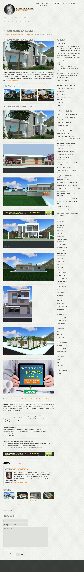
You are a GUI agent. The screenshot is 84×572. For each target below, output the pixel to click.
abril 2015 (60, 267)
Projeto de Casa (29, 34)
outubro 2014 (61, 284)
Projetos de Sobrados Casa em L (67, 114)
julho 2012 (60, 356)
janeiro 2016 (61, 242)
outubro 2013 (61, 317)
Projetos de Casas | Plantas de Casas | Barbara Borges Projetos (60, 564)
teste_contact (62, 94)
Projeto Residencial (63, 157)
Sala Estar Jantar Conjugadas (67, 185)
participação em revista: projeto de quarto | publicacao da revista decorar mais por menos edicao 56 (69, 55)
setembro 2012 (62, 351)
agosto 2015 (61, 256)
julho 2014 (60, 292)
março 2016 (60, 236)
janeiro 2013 (61, 340)
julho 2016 (60, 225)
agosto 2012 (61, 354)
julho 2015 (60, 258)
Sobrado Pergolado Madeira (43, 398)
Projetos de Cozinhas (35, 500)
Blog (45, 5)
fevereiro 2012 (62, 370)
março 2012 (60, 368)
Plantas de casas (47, 500)
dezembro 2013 (62, 312)
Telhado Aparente (63, 133)
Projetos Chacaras (63, 148)
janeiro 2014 (61, 309)
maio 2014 (60, 298)
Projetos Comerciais (64, 80)
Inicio (38, 3)
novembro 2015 (62, 247)
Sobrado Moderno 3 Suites (18, 398)
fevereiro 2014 (62, 306)
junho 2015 (60, 261)
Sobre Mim (72, 3)
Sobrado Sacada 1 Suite (64, 167)
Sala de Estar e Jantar (64, 130)
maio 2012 (60, 362)
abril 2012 (60, 365)
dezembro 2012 (62, 342)
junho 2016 (60, 228)
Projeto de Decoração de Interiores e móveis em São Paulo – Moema (68, 138)
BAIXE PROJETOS (46, 3)
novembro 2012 (62, 345)
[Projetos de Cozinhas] (35, 495)
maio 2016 (60, 230)
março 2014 (60, 303)
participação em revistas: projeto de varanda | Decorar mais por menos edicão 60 (68, 75)
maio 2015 (60, 264)
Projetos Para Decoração (65, 88)
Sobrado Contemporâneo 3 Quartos (21, 502)
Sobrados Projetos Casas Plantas (68, 128)
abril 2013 (60, 334)
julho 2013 (60, 326)
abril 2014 (60, 300)
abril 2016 (60, 233)
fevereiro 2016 (62, 239)
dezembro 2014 (62, 278)
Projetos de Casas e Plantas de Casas (13, 34)
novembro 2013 (62, 314)
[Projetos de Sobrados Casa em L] (9, 495)
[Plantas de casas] (48, 495)
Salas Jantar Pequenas (64, 146)
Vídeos (65, 3)
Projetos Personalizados (65, 151)
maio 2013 (60, 331)
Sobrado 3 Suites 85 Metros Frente (68, 188)
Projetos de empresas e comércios (68, 83)
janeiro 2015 (61, 275)
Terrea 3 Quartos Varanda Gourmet (68, 182)
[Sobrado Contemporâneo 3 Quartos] (22, 495)
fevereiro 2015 (62, 272)
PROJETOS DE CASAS (63, 102)
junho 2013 (60, 328)
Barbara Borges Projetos (13, 80)
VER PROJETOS (57, 3)
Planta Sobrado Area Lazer (66, 154)
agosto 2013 (61, 323)
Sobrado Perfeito (30, 398)
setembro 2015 (62, 253)
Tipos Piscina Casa (63, 180)
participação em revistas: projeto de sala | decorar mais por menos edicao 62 (68, 68)
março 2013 (60, 337)
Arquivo (59, 105)
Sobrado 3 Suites (62, 191)
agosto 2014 (61, 289)
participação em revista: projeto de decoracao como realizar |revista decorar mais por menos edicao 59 (69, 48)
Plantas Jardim (62, 160)
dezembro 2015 (62, 244)
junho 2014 (60, 295)
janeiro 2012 (61, 373)
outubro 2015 (61, 250)
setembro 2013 (62, 320)
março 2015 (60, 270)
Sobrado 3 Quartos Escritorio (67, 198)
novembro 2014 (62, 281)
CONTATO (40, 5)
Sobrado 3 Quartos (63, 206)
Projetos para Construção (66, 86)
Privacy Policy (77, 566)
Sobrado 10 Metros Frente (66, 143)
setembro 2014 (62, 286)
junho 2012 (60, 359)
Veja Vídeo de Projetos (64, 97)
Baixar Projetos (62, 43)
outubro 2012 (61, 348)
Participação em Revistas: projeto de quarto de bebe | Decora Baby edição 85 (68, 62)
